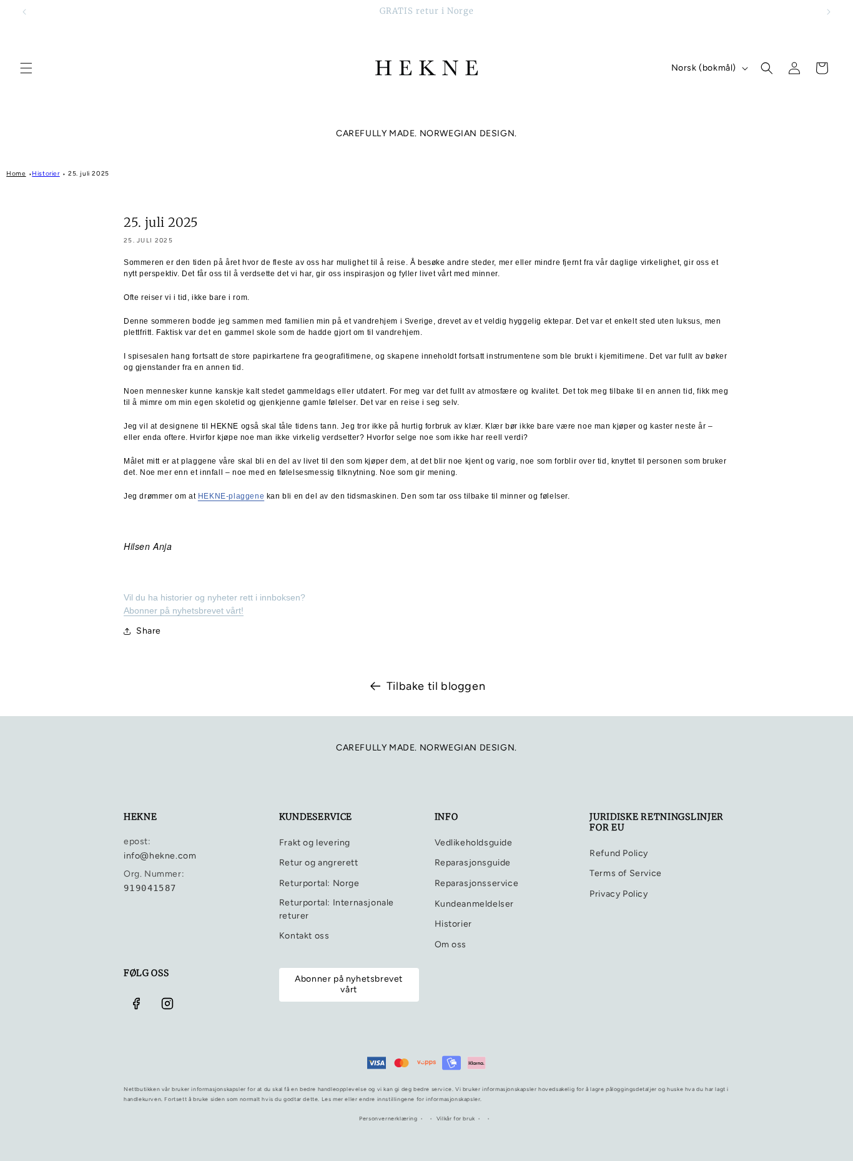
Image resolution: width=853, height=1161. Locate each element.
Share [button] (148, 630)
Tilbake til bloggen (436, 686)
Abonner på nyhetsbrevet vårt (349, 984)
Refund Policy (618, 853)
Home (16, 173)
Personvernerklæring (388, 1118)
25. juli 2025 (88, 173)
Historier (45, 173)
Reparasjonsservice (477, 883)
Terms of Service (625, 873)
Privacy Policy (618, 894)
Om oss (451, 944)
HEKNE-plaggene (231, 496)
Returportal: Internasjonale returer (336, 909)
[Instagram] (167, 1003)
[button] (26, 68)
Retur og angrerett (318, 862)
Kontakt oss (304, 935)
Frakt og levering (314, 842)
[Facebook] (136, 1003)
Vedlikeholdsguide (474, 842)
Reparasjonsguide (473, 862)
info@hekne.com (160, 855)
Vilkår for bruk (455, 1118)
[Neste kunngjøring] (828, 12)
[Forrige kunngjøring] (24, 12)
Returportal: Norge (319, 883)
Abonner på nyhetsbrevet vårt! (184, 610)
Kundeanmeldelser (475, 904)
